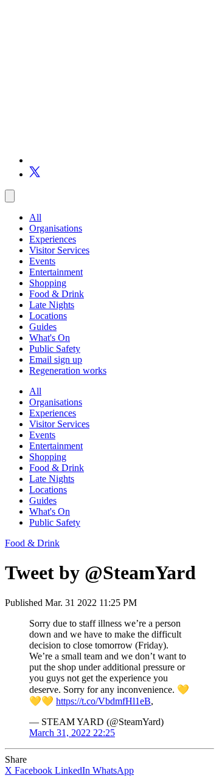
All (35, 217)
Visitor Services (59, 250)
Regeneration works (67, 370)
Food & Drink (56, 294)
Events (42, 261)
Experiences (52, 239)
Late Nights (51, 305)
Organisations (55, 228)
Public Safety (54, 348)
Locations (48, 316)
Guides (43, 327)
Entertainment (56, 272)
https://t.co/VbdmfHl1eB (103, 701)
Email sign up (55, 359)
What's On (49, 337)
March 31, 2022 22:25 (72, 733)
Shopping (47, 283)
